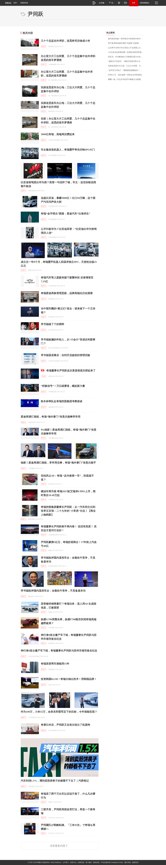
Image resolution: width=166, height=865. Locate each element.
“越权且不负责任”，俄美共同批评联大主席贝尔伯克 (126, 61)
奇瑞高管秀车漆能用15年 (55, 663)
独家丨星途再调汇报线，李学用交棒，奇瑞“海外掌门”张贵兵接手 (58, 462)
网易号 (43, 46)
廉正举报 (128, 862)
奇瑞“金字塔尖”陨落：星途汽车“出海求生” (65, 213)
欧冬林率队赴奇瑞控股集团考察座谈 (61, 401)
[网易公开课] (102, 3)
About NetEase (56, 862)
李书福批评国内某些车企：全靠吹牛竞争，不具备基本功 (53, 590)
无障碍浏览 (24, 3)
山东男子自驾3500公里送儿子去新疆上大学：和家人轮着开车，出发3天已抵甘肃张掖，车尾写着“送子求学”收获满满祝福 (126, 48)
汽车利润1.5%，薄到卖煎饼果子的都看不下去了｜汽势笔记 (55, 780)
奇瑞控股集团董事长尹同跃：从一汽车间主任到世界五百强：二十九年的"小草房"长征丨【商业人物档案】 (68, 510)
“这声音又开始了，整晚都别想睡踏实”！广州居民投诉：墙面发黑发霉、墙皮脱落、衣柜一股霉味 (126, 70)
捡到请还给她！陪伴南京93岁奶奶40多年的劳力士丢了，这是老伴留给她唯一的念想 (126, 39)
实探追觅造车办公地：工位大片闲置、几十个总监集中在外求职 (126, 66)
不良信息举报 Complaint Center (112, 862)
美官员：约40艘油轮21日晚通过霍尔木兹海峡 (126, 57)
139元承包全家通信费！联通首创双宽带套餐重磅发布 (126, 52)
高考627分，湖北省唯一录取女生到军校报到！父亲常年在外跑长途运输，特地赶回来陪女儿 (126, 75)
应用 (15, 3)
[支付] (119, 3)
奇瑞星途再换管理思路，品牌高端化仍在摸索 (67, 293)
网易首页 (8, 3)
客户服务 (89, 862)
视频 (43, 376)
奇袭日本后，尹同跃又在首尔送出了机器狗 (65, 724)
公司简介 (66, 862)
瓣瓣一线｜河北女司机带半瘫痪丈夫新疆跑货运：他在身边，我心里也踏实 (126, 79)
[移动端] (94, 3)
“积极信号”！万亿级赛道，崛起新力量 (63, 385)
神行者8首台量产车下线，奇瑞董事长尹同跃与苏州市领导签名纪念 (59, 650)
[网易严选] (111, 3)
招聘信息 (81, 862)
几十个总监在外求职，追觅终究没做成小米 (65, 40)
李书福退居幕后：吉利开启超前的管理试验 (65, 355)
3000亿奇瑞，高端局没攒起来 (58, 134)
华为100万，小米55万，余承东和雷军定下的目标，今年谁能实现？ (59, 711)
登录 (133, 3)
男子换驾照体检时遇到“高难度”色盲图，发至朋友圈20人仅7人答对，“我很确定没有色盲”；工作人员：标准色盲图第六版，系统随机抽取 (126, 43)
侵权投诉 (135, 862)
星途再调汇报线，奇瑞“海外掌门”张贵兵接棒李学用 (50, 416)
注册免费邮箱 (144, 3)
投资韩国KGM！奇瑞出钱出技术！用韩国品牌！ (69, 679)
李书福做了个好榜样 (52, 324)
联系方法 (73, 862)
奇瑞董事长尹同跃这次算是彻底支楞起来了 (71, 370)
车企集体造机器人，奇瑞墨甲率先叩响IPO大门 (68, 149)
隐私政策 (96, 862)
